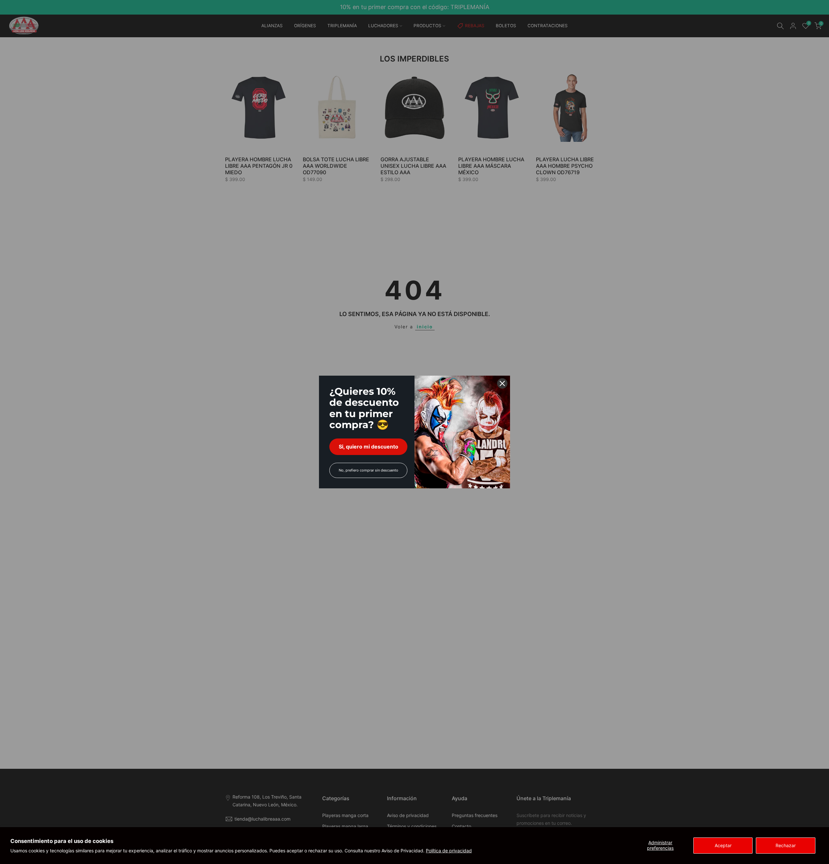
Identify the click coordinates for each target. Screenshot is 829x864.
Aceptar (723, 845)
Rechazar (786, 845)
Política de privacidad (449, 850)
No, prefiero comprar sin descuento (368, 470)
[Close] (502, 383)
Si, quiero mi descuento (368, 446)
